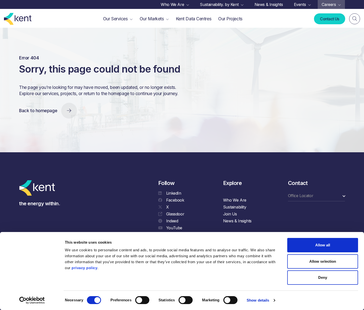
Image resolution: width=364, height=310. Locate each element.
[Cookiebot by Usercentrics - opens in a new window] (32, 300)
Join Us (230, 213)
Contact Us (329, 18)
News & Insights (237, 220)
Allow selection (322, 261)
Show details (258, 300)
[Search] (354, 18)
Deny (322, 277)
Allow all (322, 245)
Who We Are (234, 200)
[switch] (142, 300)
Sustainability (234, 207)
